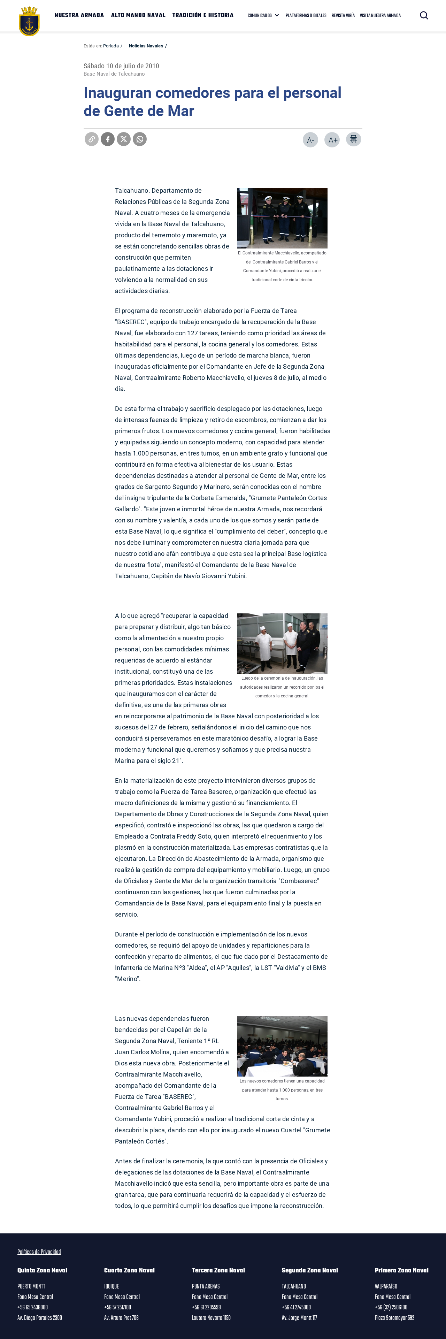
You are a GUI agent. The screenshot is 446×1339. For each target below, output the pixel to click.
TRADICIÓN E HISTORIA (203, 16)
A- (310, 140)
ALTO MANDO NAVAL (138, 16)
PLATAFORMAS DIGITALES (306, 15)
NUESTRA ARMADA (79, 16)
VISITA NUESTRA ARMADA (380, 15)
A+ (333, 140)
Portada (111, 46)
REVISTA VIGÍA (343, 15)
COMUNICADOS (260, 15)
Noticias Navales (146, 46)
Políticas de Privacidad (39, 1252)
